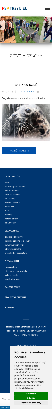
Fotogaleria (26, 91)
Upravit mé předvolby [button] (31, 402)
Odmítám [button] (31, 398)
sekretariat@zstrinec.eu (26, 345)
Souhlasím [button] (31, 394)
